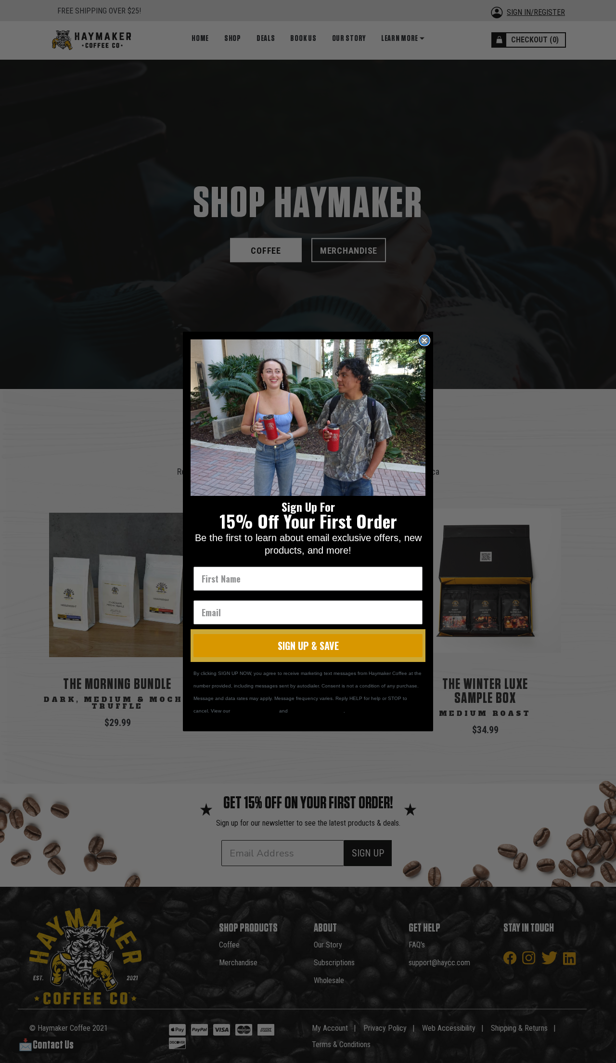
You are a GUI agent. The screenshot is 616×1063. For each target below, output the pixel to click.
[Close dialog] (424, 340)
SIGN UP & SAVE (308, 645)
